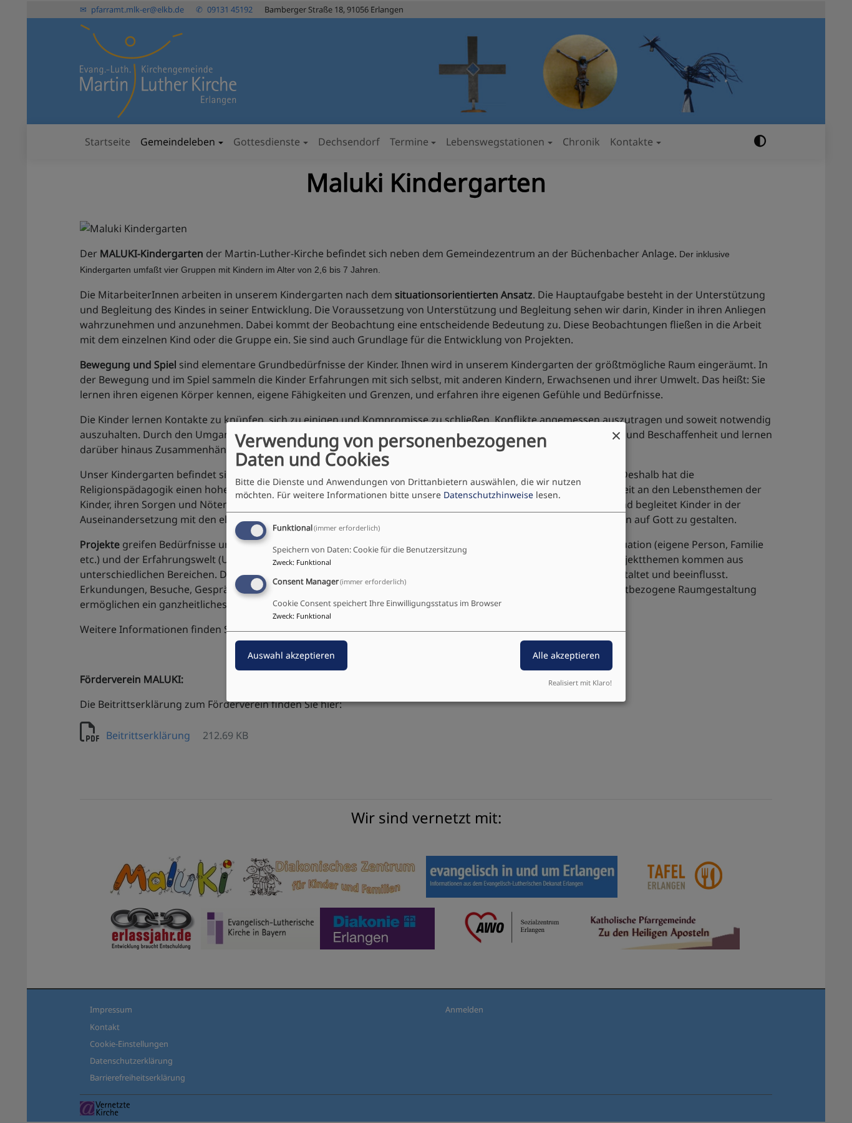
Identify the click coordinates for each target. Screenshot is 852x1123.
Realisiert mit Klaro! (580, 682)
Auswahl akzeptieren (291, 655)
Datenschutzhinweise (488, 495)
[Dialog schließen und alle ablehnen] (616, 429)
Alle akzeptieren (566, 655)
